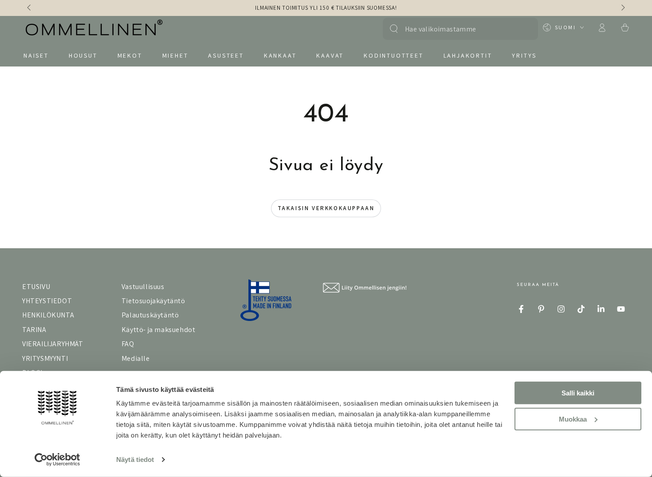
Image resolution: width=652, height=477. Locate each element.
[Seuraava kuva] (622, 8)
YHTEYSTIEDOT (47, 300)
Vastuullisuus (143, 286)
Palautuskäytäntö (150, 315)
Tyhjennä (522, 29)
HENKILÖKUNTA (48, 315)
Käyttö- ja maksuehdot (159, 329)
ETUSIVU (36, 286)
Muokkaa (573, 418)
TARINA (34, 329)
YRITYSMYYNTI (45, 358)
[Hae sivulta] (393, 28)
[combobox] (456, 29)
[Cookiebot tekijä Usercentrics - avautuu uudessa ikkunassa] (57, 459)
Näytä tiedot (135, 459)
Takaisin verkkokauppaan (326, 208)
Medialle (136, 358)
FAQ (128, 343)
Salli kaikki (578, 393)
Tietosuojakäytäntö (153, 300)
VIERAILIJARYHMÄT (52, 343)
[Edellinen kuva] (29, 8)
